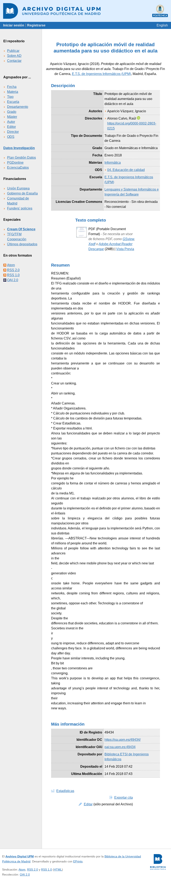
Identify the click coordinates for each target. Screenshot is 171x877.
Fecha (11, 87)
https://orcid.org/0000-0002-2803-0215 (131, 126)
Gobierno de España (22, 193)
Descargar (96, 249)
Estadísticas (65, 791)
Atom (11, 265)
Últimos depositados (22, 244)
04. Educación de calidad (126, 170)
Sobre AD (14, 55)
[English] (162, 25)
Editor (11, 126)
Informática (112, 162)
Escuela (13, 102)
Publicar (13, 50)
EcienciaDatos (18, 167)
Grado (11, 112)
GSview (128, 239)
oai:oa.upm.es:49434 (120, 747)
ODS (10, 136)
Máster (12, 117)
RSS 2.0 (13, 270)
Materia (12, 92)
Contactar (14, 60)
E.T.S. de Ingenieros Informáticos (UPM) (101, 74)
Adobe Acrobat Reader (115, 244)
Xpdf (91, 244)
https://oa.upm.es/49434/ (122, 739)
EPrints (78, 861)
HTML (58, 869)
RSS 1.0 (13, 275)
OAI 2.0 (12, 280)
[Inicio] (85, 11)
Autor (11, 122)
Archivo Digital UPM (19, 856)
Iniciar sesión (13, 25)
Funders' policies (19, 208)
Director (13, 131)
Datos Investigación (19, 148)
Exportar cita (123, 797)
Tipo (10, 97)
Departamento (17, 107)
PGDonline (15, 162)
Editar (88, 804)
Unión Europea (18, 188)
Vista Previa (125, 249)
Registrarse (36, 25)
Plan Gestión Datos (21, 157)
